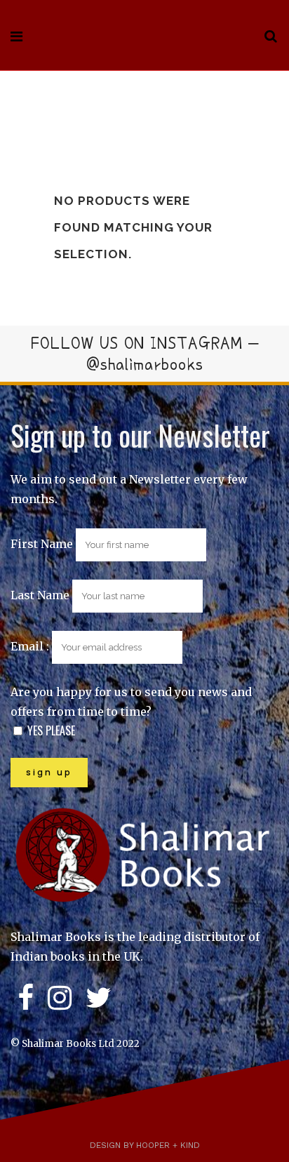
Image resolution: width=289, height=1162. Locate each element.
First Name (42, 544)
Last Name (40, 595)
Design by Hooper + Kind (145, 1145)
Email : (31, 646)
